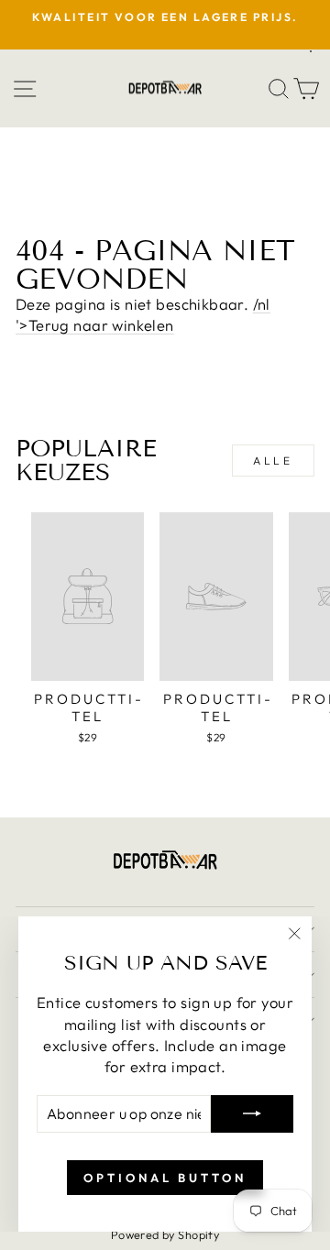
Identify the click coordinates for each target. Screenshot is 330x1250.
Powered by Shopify (165, 1234)
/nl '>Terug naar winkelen (143, 314)
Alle (272, 460)
